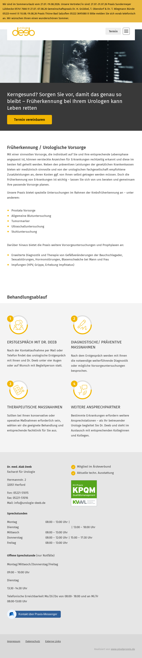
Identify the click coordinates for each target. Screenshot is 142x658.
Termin (113, 31)
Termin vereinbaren (29, 120)
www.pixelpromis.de (123, 649)
